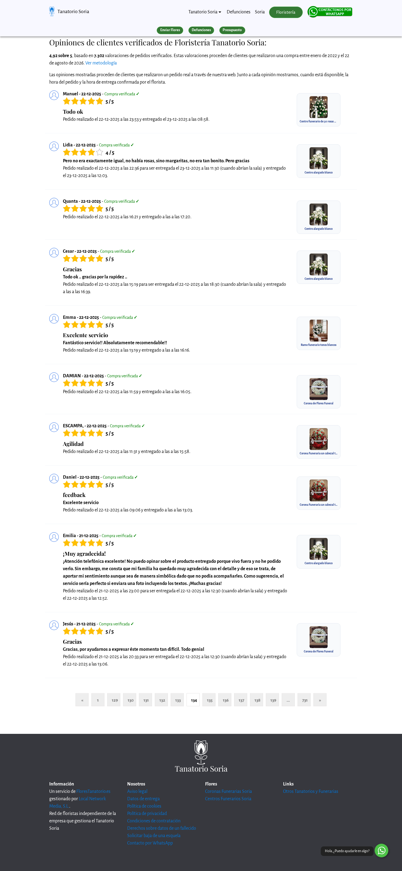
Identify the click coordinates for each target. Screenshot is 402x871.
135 (209, 700)
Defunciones (238, 12)
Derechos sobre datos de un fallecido (161, 828)
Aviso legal (137, 791)
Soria (260, 12)
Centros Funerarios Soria (228, 798)
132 (162, 700)
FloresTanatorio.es (93, 791)
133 (178, 700)
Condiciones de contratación (153, 821)
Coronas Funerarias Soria (228, 791)
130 (131, 700)
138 (257, 700)
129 (115, 700)
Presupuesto (232, 30)
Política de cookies (144, 806)
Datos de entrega (143, 798)
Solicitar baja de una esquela (153, 835)
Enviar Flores (170, 30)
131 (146, 700)
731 (305, 700)
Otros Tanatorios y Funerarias (310, 791)
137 (241, 700)
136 (226, 700)
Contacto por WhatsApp (150, 843)
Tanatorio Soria (73, 11)
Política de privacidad (147, 813)
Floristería (285, 12)
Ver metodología (101, 63)
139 (273, 700)
